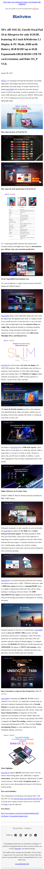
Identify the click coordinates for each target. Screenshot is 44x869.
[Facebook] (15, 835)
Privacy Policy (17, 828)
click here (35, 9)
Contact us (27, 828)
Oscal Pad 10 (5, 365)
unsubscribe (17, 848)
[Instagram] (30, 835)
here (6, 804)
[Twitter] (25, 835)
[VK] (35, 835)
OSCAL (3, 81)
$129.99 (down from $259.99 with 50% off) (28, 799)
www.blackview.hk (22, 864)
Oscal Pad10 (10, 89)
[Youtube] (20, 835)
